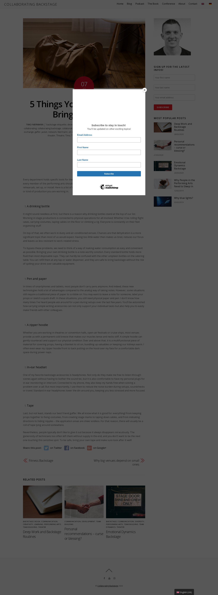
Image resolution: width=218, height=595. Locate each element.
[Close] (144, 90)
